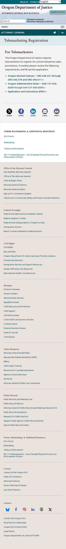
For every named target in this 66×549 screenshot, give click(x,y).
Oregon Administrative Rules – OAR (27, 83)
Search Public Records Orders (16, 425)
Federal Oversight (12, 210)
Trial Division (9, 337)
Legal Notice (9, 531)
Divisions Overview (12, 289)
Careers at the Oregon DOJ (16, 472)
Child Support (9, 311)
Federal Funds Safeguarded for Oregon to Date (24, 223)
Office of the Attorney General (18, 168)
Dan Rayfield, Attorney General (17, 172)
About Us (24, 2)
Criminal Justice (10, 324)
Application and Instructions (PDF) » (27, 91)
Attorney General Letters (14, 189)
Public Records (11, 395)
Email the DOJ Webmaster (15, 523)
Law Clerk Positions (12, 490)
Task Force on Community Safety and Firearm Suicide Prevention (32, 198)
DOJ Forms (9, 136)
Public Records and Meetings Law (18, 399)
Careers (7, 469)
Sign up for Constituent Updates (17, 194)
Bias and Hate (10, 252)
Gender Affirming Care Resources (18, 269)
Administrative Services (14, 298)
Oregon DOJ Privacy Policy (15, 527)
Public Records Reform (13, 404)
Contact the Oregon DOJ (15, 518)
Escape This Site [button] (58, 12)
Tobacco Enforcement (14, 148)
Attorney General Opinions (15, 185)
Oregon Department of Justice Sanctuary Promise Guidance (30, 256)
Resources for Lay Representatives (19, 370)
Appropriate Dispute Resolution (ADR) (20, 357)
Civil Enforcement (11, 315)
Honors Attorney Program (15, 485)
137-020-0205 (36, 87)
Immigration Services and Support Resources (23, 265)
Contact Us (35, 2)
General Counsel (11, 332)
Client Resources (11, 349)
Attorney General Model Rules (17, 353)
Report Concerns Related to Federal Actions (23, 231)
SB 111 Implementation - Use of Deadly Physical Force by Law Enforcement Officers (31, 156)
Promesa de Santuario (13, 260)
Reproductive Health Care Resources (19, 273)
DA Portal (8, 379)
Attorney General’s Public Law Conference (22, 383)
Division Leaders (11, 294)
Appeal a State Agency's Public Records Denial (23, 421)
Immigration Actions (12, 227)
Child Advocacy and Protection (17, 307)
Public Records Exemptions (15, 412)
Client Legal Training (12, 366)
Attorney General (35, 21)
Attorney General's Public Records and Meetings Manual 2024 (30, 408)
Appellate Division (11, 302)
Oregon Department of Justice (27, 7)
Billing (6, 362)
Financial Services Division (15, 328)
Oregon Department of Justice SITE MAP (21, 536)
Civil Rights (9, 243)
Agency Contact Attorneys (15, 375)
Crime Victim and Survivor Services (18, 320)
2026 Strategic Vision (13, 181)
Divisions (8, 285)
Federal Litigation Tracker (15, 218)
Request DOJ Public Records (16, 417)
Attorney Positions (12, 481)
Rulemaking (9, 142)
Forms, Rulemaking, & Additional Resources (24, 437)
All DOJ (50, 21)
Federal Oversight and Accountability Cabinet (23, 214)
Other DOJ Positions (12, 477)
